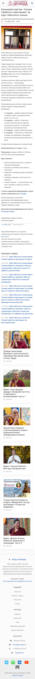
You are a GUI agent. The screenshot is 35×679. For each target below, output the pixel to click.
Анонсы (14, 596)
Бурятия (17, 614)
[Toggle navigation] (3, 3)
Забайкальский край (17, 626)
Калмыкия (17, 618)
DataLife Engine (17, 675)
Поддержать (19, 653)
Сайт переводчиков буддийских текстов (17, 581)
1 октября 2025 (6, 224)
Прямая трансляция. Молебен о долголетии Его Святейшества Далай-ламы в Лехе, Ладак (16, 354)
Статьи (17, 604)
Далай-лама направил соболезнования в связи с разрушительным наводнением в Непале (16, 431)
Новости (17, 592)
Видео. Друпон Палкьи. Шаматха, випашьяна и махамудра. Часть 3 (14, 540)
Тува (17, 622)
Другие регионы (17, 630)
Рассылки (17, 600)
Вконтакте (5, 237)
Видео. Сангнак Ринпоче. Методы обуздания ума (15, 467)
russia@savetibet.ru (19, 645)
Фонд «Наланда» (19, 559)
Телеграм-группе (7, 211)
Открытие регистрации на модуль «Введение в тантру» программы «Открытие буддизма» (17, 503)
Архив (21, 596)
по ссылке (22, 194)
